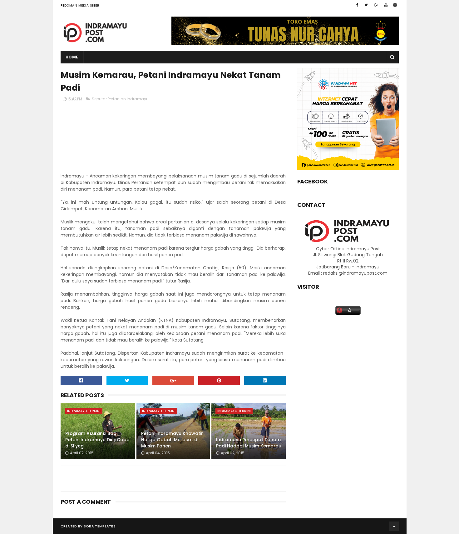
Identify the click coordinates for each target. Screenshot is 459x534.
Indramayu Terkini (84, 410)
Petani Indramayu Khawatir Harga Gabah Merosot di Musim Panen (172, 439)
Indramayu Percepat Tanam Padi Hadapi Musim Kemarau (248, 443)
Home (72, 57)
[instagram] (395, 5)
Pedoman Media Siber (80, 5)
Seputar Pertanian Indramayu (120, 99)
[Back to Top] (394, 526)
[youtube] (386, 5)
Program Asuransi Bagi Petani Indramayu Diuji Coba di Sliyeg (97, 439)
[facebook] (357, 5)
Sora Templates (100, 526)
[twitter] (366, 5)
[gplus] (376, 5)
